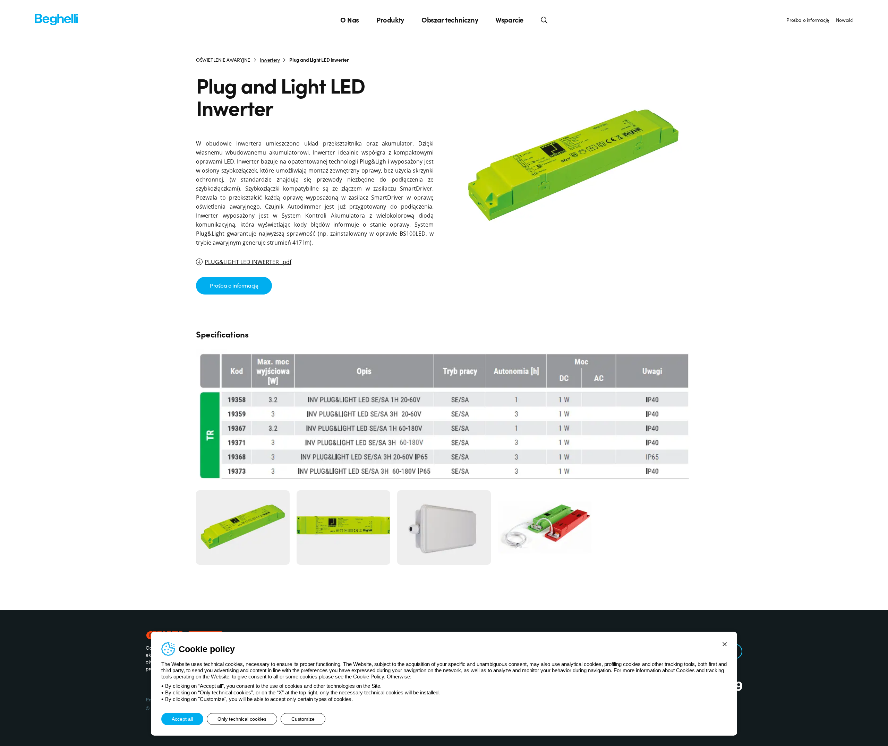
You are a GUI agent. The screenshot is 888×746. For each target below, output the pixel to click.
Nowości (844, 19)
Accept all (182, 719)
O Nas (349, 20)
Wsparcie (509, 20)
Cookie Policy (368, 676)
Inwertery (270, 59)
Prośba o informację (807, 19)
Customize (303, 719)
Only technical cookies (241, 719)
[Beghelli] (56, 19)
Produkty (390, 20)
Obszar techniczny (449, 20)
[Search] (544, 20)
